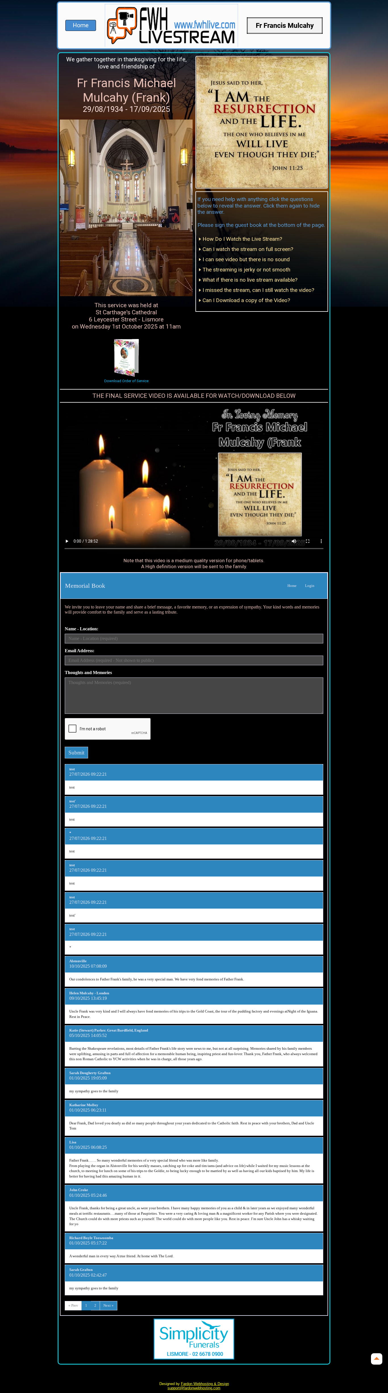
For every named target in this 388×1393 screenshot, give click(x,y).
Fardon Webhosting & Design (205, 1384)
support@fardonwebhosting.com (194, 1388)
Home (81, 25)
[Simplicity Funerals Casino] (194, 1339)
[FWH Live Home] (285, 25)
